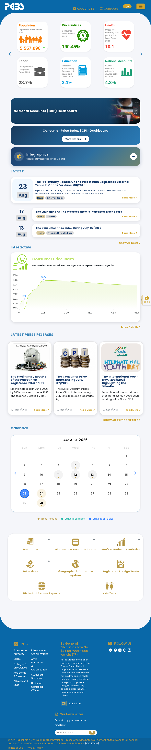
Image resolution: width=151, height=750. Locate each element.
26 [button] (75, 493)
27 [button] (92, 493)
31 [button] (41, 503)
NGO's (17, 659)
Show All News (129, 243)
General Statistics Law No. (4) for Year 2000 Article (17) (75, 649)
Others (51, 216)
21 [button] (109, 484)
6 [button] (92, 465)
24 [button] (41, 493)
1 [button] (126, 456)
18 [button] (58, 484)
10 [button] (41, 475)
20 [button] (92, 484)
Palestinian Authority (20, 652)
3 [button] (41, 465)
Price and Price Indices (59, 233)
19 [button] (75, 484)
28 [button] (109, 493)
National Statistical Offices (35, 687)
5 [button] (75, 465)
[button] (140, 6)
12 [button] (75, 475)
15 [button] (126, 475)
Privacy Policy (35, 747)
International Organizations (35, 652)
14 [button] (109, 475)
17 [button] (41, 484)
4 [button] (58, 465)
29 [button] (126, 493)
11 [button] (58, 475)
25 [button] (58, 493)
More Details (130, 327)
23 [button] (24, 493)
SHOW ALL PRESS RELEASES (121, 420)
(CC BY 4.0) (92, 743)
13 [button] (92, 475)
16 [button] (24, 484)
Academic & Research (20, 674)
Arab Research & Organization (35, 664)
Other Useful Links (21, 683)
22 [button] (126, 484)
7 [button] (109, 465)
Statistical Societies (35, 676)
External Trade (55, 198)
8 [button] (126, 465)
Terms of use (15, 747)
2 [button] (24, 465)
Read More (40, 409)
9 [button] (24, 475)
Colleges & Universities (20, 665)
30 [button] (24, 503)
